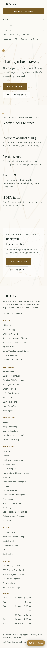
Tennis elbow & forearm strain (16, 473)
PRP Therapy (8, 397)
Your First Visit (9, 532)
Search (36, 39)
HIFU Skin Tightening (12, 393)
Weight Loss (8, 30)
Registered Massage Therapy (15, 338)
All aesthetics (8, 371)
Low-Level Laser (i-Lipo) (13, 435)
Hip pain (6, 486)
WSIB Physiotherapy (12, 355)
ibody (10, 4)
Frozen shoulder (10, 490)
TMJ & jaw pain (9, 468)
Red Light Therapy (11, 384)
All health (7, 325)
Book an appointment (23, 11)
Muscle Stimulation (11, 431)
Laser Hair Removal (11, 376)
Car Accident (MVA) (11, 35)
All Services (28, 35)
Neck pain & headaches (13, 460)
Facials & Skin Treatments (14, 380)
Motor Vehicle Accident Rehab (16, 351)
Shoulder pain (9, 464)
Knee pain (7, 477)
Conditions (9, 447)
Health (5, 19)
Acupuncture (8, 347)
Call (40, 643)
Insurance (7, 39)
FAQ (16, 39)
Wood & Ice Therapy (11, 439)
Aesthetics (7, 25)
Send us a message (11, 587)
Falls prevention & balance (14, 516)
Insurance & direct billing (19, 137)
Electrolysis (8, 410)
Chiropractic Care (10, 334)
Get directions (9, 583)
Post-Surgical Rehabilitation (15, 342)
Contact (24, 39)
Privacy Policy (36, 635)
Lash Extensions (10, 402)
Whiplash (7, 520)
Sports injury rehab (11, 507)
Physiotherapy (12, 156)
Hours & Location (10, 545)
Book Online (8, 554)
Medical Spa (11, 175)
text (18, 566)
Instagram (17, 313)
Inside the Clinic (9, 541)
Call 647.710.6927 (16, 95)
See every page (15, 86)
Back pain (7, 451)
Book (31, 643)
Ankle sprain (8, 499)
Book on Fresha (18, 261)
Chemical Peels (9, 389)
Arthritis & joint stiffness (13, 503)
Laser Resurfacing (10, 406)
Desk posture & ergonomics (15, 512)
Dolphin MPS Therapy (12, 360)
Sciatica (6, 455)
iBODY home (11, 197)
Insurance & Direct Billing (13, 536)
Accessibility (7, 638)
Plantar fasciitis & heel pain (14, 481)
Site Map (17, 638)
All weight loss (9, 422)
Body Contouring (10, 426)
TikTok (6, 313)
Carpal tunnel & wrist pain (14, 494)
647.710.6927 (17, 270)
